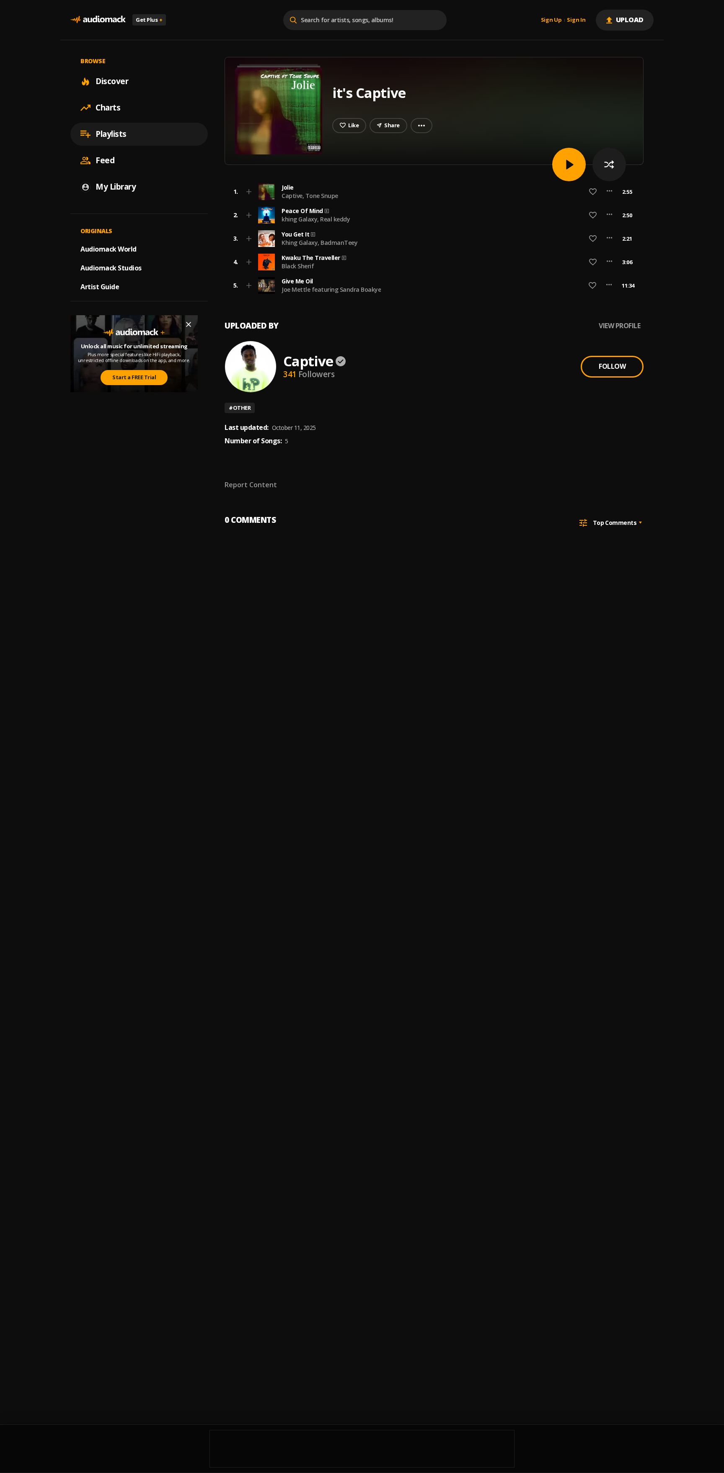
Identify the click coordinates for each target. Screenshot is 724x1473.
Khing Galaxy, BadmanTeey (319, 243)
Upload (630, 19)
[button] (432, 191)
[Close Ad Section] (188, 324)
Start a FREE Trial (134, 377)
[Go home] (98, 20)
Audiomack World (108, 249)
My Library (116, 186)
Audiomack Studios (111, 267)
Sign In (576, 20)
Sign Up (551, 20)
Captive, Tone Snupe (310, 196)
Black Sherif (298, 266)
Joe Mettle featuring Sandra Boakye (331, 289)
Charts (108, 107)
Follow (612, 366)
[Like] (593, 191)
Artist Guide (99, 286)
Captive (308, 361)
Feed (105, 160)
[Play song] (569, 164)
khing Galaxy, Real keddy (316, 219)
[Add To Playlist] (248, 191)
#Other (240, 407)
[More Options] (609, 192)
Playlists (111, 134)
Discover (112, 81)
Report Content (251, 484)
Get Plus (149, 19)
